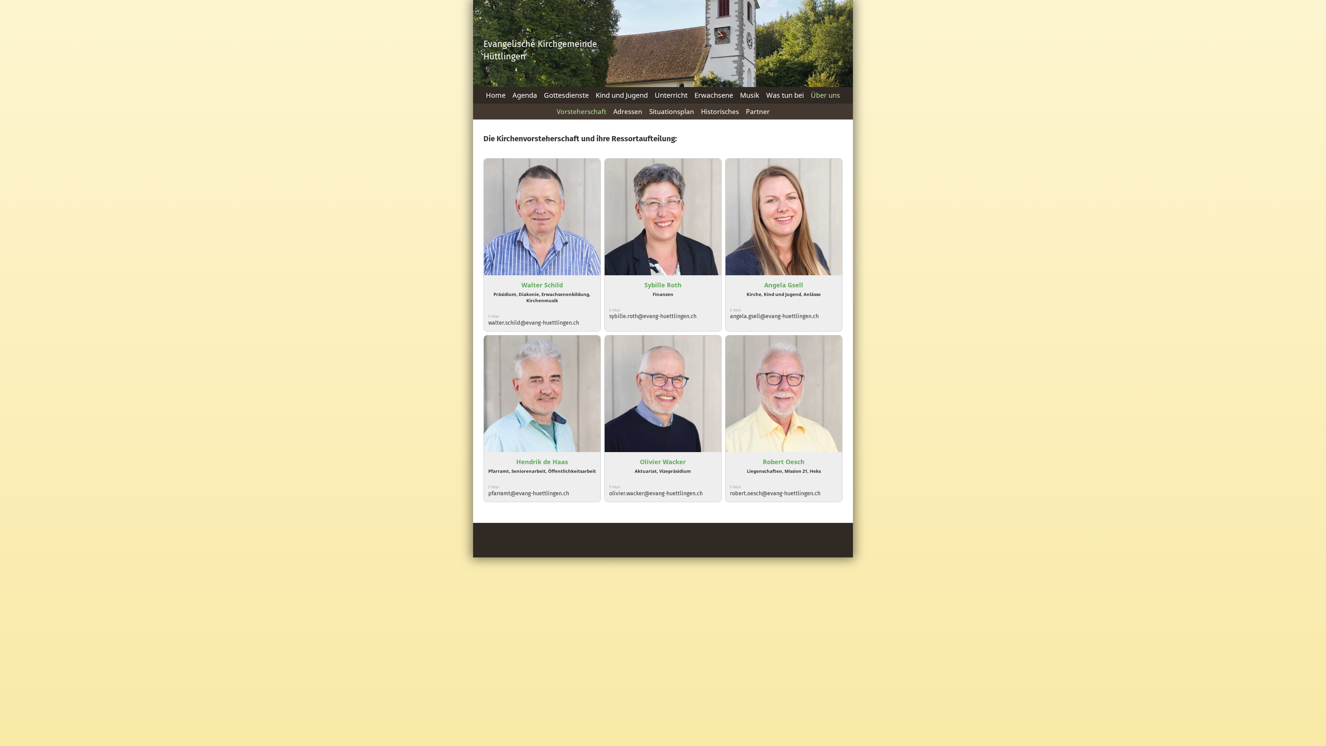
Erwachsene (713, 95)
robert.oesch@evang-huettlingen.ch (775, 493)
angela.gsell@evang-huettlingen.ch (774, 316)
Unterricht (671, 95)
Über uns (825, 95)
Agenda (524, 95)
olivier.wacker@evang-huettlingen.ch (656, 493)
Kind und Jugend (622, 95)
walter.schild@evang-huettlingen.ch (533, 322)
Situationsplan (671, 111)
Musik (749, 95)
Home (496, 95)
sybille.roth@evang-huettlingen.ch (652, 316)
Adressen (627, 111)
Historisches (720, 111)
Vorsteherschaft (581, 111)
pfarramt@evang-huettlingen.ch (528, 493)
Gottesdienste (566, 95)
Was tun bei (785, 95)
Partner (758, 111)
